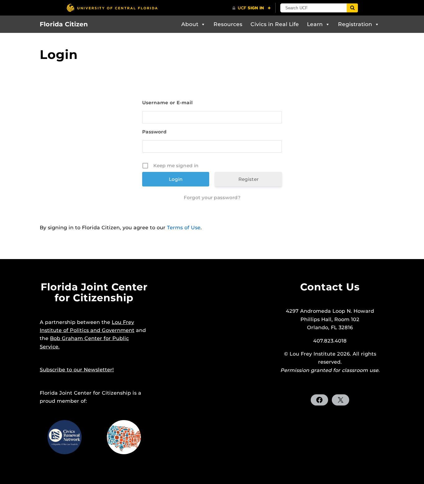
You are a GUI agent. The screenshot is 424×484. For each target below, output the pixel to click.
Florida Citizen (64, 24)
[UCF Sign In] (251, 8)
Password (154, 132)
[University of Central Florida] (112, 7)
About (189, 24)
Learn (315, 24)
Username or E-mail (167, 102)
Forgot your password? (212, 197)
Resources (228, 24)
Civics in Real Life (274, 24)
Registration (355, 24)
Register (248, 179)
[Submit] (352, 7)
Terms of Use (184, 228)
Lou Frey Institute (313, 354)
